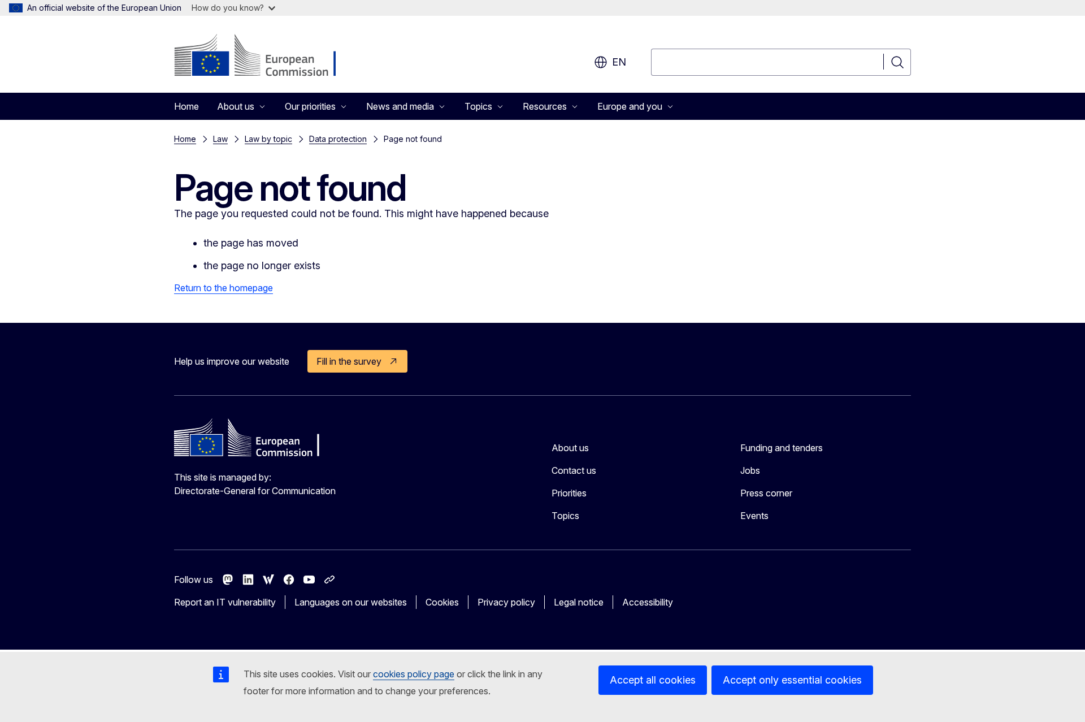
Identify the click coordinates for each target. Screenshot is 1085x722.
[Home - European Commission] (265, 56)
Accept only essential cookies (792, 680)
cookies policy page (413, 674)
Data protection (338, 139)
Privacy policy (506, 602)
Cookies (442, 602)
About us (570, 447)
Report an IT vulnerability (225, 602)
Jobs (750, 470)
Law (220, 139)
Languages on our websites (350, 602)
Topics (565, 515)
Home (186, 106)
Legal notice (579, 602)
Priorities (569, 493)
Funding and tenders (781, 447)
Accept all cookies (653, 680)
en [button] (619, 62)
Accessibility (647, 602)
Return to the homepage (223, 287)
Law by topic (268, 139)
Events (754, 515)
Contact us (574, 470)
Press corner (766, 493)
